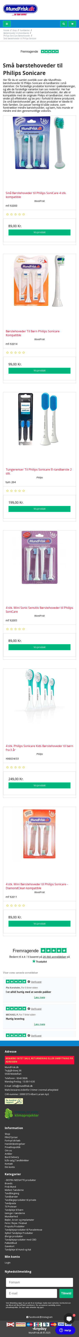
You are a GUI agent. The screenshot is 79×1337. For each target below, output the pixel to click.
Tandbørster (11, 1196)
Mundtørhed (11, 1216)
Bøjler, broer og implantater (19, 1219)
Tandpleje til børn (14, 1209)
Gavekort (9, 1246)
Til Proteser (11, 1206)
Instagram (47, 1317)
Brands (8, 1183)
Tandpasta (10, 1203)
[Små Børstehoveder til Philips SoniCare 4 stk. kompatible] (39, 152)
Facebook (33, 1317)
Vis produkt (40, 232)
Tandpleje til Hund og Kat (18, 1249)
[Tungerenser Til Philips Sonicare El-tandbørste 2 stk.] (39, 428)
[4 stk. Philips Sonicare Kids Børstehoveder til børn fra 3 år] (39, 705)
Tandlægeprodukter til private (20, 1200)
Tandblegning (12, 1193)
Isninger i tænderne (15, 1213)
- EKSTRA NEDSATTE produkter (20, 1180)
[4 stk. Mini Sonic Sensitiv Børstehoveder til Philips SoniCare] (39, 567)
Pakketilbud (11, 1243)
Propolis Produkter (15, 1226)
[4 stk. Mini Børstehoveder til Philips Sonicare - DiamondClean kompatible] (39, 843)
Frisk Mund (10, 1186)
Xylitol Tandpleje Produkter (19, 1233)
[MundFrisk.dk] (20, 10)
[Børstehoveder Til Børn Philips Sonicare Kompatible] (39, 290)
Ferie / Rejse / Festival (16, 1223)
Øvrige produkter (14, 1236)
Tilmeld (66, 1293)
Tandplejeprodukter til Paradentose (23, 1229)
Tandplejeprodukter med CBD (20, 1239)
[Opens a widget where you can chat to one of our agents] (65, 1330)
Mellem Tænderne (14, 1190)
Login (7, 1262)
